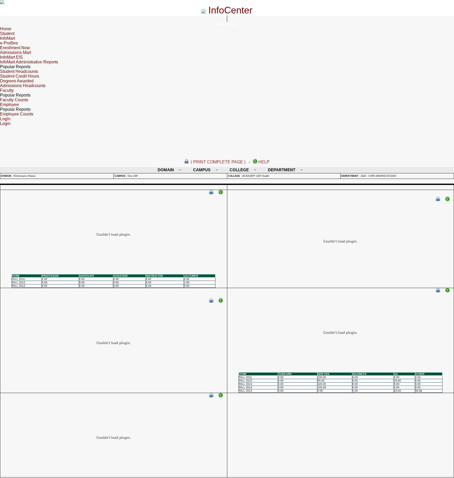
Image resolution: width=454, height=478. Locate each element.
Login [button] (5, 119)
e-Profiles (9, 43)
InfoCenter (227, 24)
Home (5, 29)
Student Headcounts (19, 71)
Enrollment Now (15, 48)
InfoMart (7, 38)
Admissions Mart (15, 52)
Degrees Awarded (17, 81)
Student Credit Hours (19, 76)
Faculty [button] (7, 90)
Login (5, 123)
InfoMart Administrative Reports (29, 62)
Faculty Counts (14, 100)
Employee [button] (9, 104)
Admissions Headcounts (22, 85)
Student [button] (7, 33)
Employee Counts (16, 114)
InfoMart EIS (11, 57)
